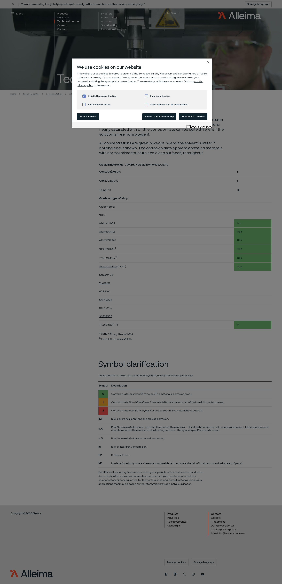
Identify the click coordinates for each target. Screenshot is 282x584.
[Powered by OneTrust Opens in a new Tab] (198, 126)
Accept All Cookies (193, 117)
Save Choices (87, 117)
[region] (142, 93)
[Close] (208, 62)
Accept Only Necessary (159, 117)
